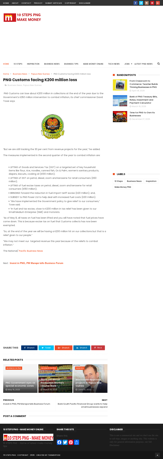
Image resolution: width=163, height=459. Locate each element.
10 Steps (119, 181)
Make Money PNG (123, 187)
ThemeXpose (54, 455)
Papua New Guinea (40, 74)
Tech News (114, 64)
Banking (80, 368)
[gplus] (158, 3)
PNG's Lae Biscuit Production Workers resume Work (52, 382)
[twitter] (141, 3)
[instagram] (147, 3)
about (15, 3)
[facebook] (136, 3)
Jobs (127, 64)
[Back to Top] (157, 455)
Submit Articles (53, 3)
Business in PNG (14, 368)
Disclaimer (84, 3)
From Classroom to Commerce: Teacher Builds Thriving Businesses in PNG (144, 84)
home (6, 3)
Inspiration (33, 64)
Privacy (38, 3)
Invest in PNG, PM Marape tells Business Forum (36, 263)
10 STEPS (18, 64)
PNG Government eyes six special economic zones (20, 384)
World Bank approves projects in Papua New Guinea (89, 382)
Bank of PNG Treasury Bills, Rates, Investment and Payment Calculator (143, 99)
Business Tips (71, 64)
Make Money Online (93, 64)
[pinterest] (152, 3)
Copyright (70, 3)
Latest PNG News (144, 64)
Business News (52, 64)
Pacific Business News (31, 250)
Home (6, 64)
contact (26, 3)
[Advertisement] (102, 33)
